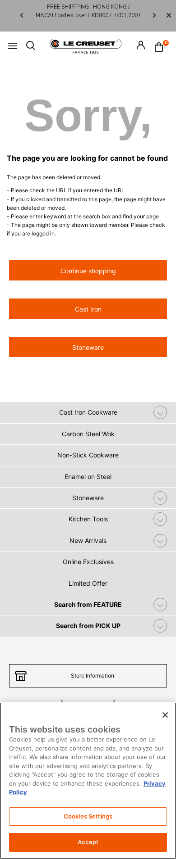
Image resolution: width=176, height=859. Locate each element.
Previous (21, 15)
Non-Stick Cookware (88, 455)
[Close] (169, 16)
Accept (88, 841)
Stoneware (88, 498)
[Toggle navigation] (12, 46)
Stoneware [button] (88, 347)
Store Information (92, 675)
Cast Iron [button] (88, 309)
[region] (88, 780)
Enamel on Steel (88, 476)
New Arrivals (88, 540)
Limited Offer (88, 583)
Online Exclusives (88, 561)
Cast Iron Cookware (88, 412)
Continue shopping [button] (88, 271)
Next (154, 15)
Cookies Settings (88, 816)
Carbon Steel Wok (88, 434)
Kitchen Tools (88, 519)
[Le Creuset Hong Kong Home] (86, 45)
